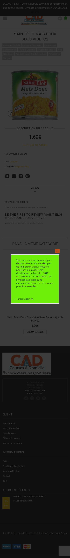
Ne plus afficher (25, 299)
